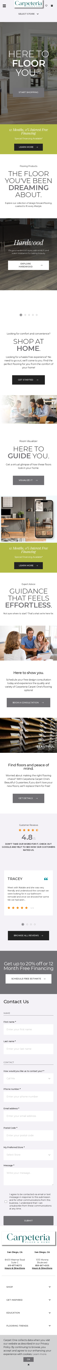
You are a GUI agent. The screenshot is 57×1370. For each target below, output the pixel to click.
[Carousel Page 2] (25, 315)
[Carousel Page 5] (36, 315)
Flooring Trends (17, 1325)
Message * (9, 1165)
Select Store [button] (26, 14)
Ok (28, 1359)
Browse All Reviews (26, 935)
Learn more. (40, 1354)
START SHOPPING (28, 92)
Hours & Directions (15, 1268)
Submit (28, 1220)
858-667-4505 (42, 1265)
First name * (10, 1022)
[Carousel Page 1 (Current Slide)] (21, 315)
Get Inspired (14, 1300)
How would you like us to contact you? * (24, 1071)
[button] (28, 1078)
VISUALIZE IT (26, 480)
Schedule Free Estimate (26, 978)
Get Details (26, 798)
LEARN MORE (26, 147)
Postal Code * (10, 1128)
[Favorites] (46, 6)
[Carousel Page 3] (29, 315)
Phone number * (12, 1089)
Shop (9, 1287)
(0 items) (52, 6)
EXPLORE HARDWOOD (26, 265)
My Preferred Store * (14, 1147)
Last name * (10, 1041)
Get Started (25, 379)
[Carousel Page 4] (33, 315)
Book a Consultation (26, 702)
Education (13, 1312)
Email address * (11, 1108)
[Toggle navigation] (4, 6)
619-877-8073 (15, 1265)
